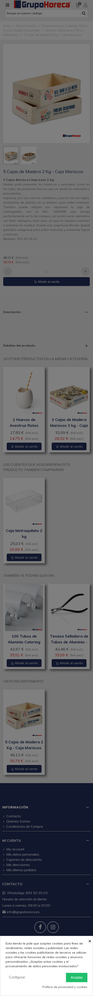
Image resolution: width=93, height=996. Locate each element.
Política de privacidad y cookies (64, 987)
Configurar (17, 977)
